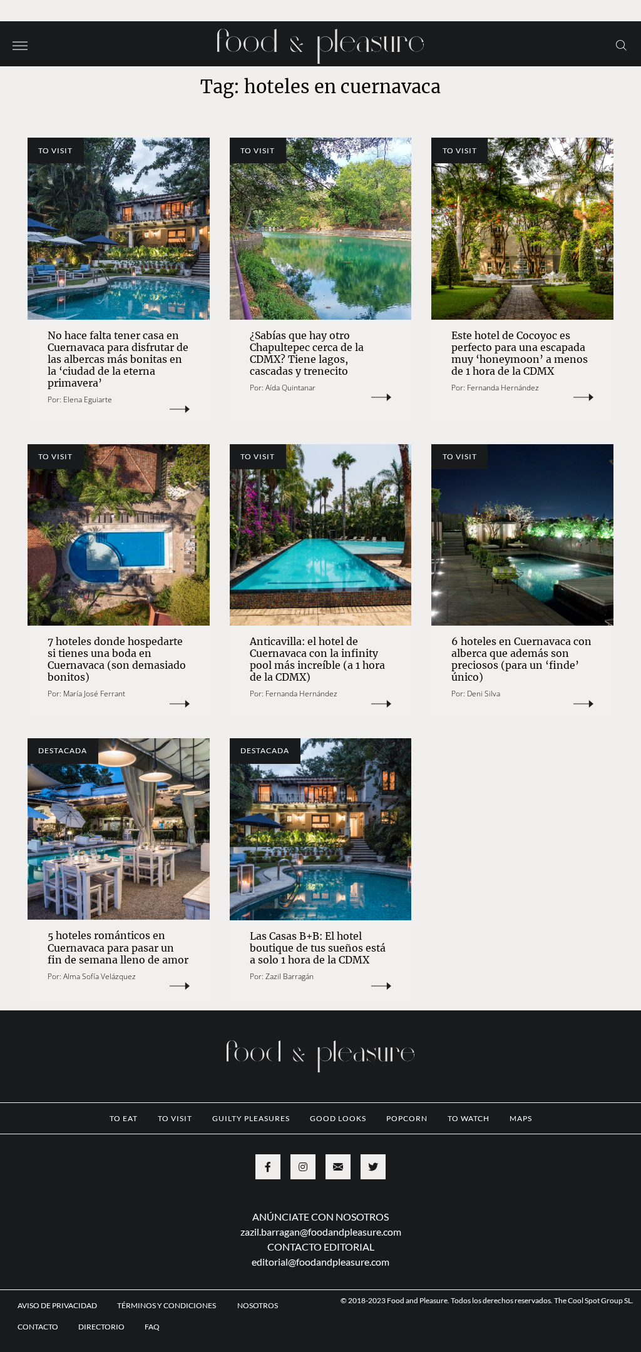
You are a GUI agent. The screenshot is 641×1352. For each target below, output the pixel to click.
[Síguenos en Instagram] (302, 1166)
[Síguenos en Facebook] (267, 1166)
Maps (521, 1118)
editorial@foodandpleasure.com (320, 1262)
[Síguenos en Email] (338, 1166)
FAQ (152, 1327)
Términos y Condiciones (167, 1305)
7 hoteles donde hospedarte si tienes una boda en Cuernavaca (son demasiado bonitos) (117, 659)
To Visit (55, 150)
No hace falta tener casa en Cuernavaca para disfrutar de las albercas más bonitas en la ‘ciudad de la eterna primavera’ (118, 359)
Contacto (38, 1327)
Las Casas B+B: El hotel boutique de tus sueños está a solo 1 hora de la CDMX (318, 948)
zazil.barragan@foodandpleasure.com (320, 1232)
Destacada (62, 750)
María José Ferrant (94, 693)
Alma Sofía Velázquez (99, 976)
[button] (20, 44)
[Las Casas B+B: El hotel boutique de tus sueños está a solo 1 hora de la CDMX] (321, 829)
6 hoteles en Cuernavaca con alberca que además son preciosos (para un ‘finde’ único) (521, 659)
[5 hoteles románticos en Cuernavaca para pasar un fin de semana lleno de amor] (119, 829)
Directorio (101, 1327)
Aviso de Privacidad (57, 1305)
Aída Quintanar (290, 387)
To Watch (469, 1118)
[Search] (621, 44)
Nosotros (257, 1305)
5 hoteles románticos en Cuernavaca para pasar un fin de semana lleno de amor (118, 947)
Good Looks (338, 1118)
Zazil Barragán (289, 976)
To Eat (124, 1118)
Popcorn (407, 1118)
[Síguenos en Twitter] (373, 1166)
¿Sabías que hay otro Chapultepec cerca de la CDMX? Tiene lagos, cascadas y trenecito (307, 353)
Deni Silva (483, 693)
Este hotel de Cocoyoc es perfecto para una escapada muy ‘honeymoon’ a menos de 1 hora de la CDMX (519, 353)
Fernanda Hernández (503, 387)
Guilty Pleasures (251, 1118)
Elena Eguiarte (87, 399)
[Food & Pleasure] (320, 42)
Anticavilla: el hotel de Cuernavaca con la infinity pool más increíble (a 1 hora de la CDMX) (317, 659)
